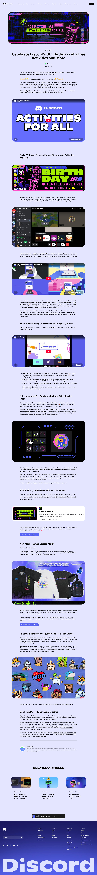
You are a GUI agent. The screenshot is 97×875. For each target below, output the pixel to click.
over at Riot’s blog (67, 704)
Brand (53, 835)
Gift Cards (40, 840)
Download (21, 4)
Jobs (53, 832)
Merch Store (38, 734)
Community (69, 840)
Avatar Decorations (65, 732)
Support (69, 830)
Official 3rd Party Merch (72, 847)
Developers (69, 842)
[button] (33, 4)
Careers (76, 4)
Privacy (83, 832)
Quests (68, 844)
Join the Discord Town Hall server (29, 534)
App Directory (41, 837)
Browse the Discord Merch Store (29, 624)
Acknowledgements (86, 840)
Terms (82, 830)
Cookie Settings (85, 835)
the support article (52, 312)
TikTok (50, 726)
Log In (91, 3)
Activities (56, 732)
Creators (69, 837)
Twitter (63, 726)
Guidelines (83, 837)
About (53, 830)
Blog (68, 835)
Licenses (83, 842)
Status (39, 835)
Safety (68, 832)
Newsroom (54, 837)
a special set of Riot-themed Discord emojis (63, 646)
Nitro (28, 4)
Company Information (86, 844)
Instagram (56, 726)
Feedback (69, 849)
